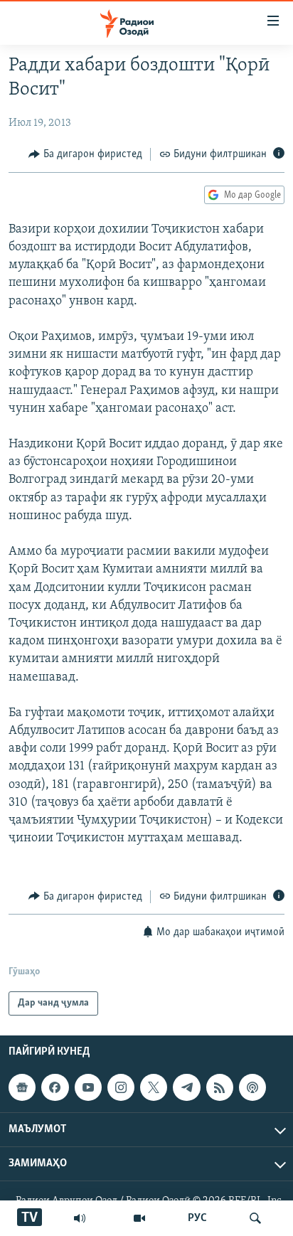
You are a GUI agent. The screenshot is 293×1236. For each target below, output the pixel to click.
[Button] (85, 154)
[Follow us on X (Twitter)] (153, 1087)
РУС (197, 1218)
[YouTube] (139, 1218)
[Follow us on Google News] (22, 1087)
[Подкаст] (252, 1087)
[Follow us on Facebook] (54, 1087)
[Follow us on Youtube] (88, 1087)
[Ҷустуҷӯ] (255, 1218)
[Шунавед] (79, 1218)
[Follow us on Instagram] (120, 1087)
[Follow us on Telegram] (186, 1087)
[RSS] (219, 1087)
